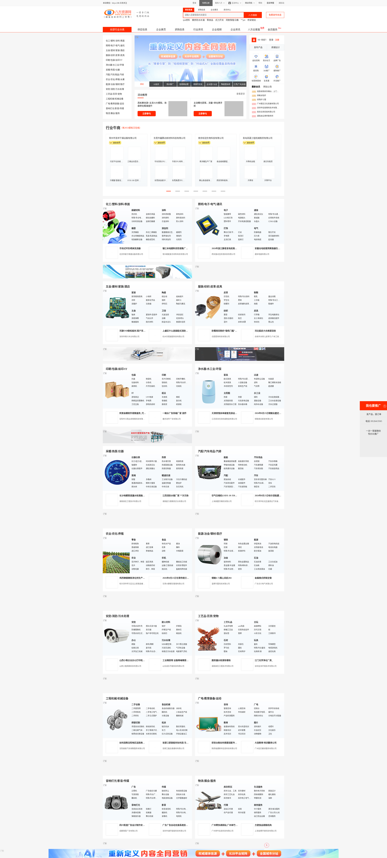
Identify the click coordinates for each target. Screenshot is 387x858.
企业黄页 (161, 29)
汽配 (108, 74)
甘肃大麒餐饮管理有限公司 (173, 584)
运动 (122, 103)
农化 (113, 79)
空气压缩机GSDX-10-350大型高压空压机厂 (232, 495)
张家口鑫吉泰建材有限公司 (173, 749)
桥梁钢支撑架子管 (255, 20)
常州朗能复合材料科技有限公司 (175, 254)
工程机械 (110, 99)
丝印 (117, 60)
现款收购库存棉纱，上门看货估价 (266, 91)
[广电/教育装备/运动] (208, 719)
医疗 (122, 84)
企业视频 (217, 29)
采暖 (108, 70)
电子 (113, 45)
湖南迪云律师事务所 (262, 116)
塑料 (113, 41)
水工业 (116, 65)
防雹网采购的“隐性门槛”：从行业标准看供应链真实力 (237, 331)
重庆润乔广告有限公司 (172, 419)
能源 (108, 84)
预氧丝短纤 (259, 95)
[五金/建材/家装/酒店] (116, 307)
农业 (108, 79)
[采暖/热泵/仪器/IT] (116, 472)
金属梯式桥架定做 (263, 578)
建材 (113, 50)
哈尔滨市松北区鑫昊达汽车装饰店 (268, 501)
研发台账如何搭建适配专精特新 (226, 743)
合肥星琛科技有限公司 (221, 337)
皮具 (122, 55)
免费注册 (206, 3)
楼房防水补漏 (198, 20)
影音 (117, 108)
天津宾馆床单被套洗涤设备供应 (226, 413)
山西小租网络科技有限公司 (130, 666)
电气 (117, 45)
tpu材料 (186, 20)
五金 (108, 50)
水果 (122, 79)
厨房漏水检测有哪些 (221, 660)
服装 (108, 55)
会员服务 (272, 29)
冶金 (113, 84)
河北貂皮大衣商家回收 (265, 331)
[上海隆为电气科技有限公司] (239, 525)
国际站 (281, 3)
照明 (108, 45)
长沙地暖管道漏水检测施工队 (133, 495)
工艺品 (109, 94)
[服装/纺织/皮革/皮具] (208, 307)
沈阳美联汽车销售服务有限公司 (132, 749)
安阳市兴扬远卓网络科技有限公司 (133, 419)
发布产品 (258, 47)
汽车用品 (115, 74)
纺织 (113, 55)
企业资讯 (235, 29)
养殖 (117, 79)
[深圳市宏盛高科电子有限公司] (239, 607)
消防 (113, 89)
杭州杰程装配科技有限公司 (173, 337)
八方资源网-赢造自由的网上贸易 (127, 13)
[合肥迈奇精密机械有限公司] (147, 772)
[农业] (116, 554)
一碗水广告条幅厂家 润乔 (174, 413)
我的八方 (218, 3)
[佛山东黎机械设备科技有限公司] (147, 278)
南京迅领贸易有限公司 (263, 112)
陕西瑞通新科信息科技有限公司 (224, 749)
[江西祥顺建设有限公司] (147, 607)
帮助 (260, 3)
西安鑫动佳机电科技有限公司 (223, 254)
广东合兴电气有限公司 (264, 584)
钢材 (117, 84)
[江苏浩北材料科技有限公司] (239, 442)
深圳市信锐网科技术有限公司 (266, 108)
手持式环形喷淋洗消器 (130, 248)
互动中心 (235, 3)
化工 (108, 41)
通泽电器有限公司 (262, 254)
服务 (117, 113)
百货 (115, 94)
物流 (108, 113)
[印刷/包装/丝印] (116, 389)
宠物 (120, 94)
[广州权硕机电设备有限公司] (239, 278)
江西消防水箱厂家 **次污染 (176, 495)
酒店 (122, 50)
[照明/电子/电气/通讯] (208, 225)
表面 (122, 41)
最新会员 (256, 87)
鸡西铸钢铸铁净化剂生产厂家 (133, 578)
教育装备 (115, 103)
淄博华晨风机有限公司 (221, 584)
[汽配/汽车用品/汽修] (208, 472)
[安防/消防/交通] (116, 637)
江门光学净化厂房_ (264, 660)
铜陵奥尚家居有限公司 (264, 419)
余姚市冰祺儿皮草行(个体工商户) (268, 337)
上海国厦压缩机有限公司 (222, 501)
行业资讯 (198, 29)
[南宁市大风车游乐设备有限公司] (239, 772)
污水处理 (119, 89)
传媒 (122, 108)
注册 (277, 40)
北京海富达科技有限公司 (209, 138)
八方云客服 (254, 29)
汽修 (122, 74)
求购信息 (179, 29)
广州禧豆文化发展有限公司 (265, 104)
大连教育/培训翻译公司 (265, 743)
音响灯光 (110, 108)
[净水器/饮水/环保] (208, 389)
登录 (194, 3)
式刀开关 (219, 20)
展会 (113, 113)
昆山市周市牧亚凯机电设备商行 (168, 138)
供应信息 (142, 29)
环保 (122, 65)
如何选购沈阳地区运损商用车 (133, 743)
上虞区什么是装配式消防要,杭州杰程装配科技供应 (186, 331)
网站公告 (267, 87)
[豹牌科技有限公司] (147, 442)
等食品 (210, 20)
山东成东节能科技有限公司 (173, 666)
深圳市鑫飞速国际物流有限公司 (124, 138)
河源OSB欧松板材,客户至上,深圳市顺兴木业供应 (142, 331)
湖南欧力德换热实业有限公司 (174, 501)
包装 (113, 60)
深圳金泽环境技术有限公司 (265, 666)
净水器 (109, 65)
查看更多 (240, 94)
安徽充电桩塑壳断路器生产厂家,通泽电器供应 (276, 248)
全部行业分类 (117, 29)
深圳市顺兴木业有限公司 (129, 337)
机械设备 (119, 99)
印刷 (108, 60)
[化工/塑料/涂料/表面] (116, 225)
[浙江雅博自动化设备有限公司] (147, 690)
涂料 (117, 41)
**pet (243, 20)
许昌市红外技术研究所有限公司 (257, 138)
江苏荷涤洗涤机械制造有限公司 (224, 419)
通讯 (122, 45)
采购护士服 (259, 100)
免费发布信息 (275, 15)
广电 (108, 103)
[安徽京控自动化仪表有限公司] (239, 690)
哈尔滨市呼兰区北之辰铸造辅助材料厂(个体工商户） (140, 584)
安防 (108, 89)
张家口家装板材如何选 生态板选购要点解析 (183, 743)
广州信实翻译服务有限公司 (265, 749)
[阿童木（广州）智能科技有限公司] (147, 525)
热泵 (113, 70)
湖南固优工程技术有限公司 (130, 501)
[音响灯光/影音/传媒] (116, 801)
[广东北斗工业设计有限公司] (147, 360)
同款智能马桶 (232, 20)
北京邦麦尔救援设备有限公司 (131, 254)
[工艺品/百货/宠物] (208, 637)
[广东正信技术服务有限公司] (239, 360)
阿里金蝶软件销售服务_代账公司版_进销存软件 (141, 413)
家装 (117, 50)
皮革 (117, 55)
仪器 (117, 70)
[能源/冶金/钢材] (208, 554)
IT (121, 60)
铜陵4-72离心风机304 (221, 578)
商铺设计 (275, 47)
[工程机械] (116, 719)
